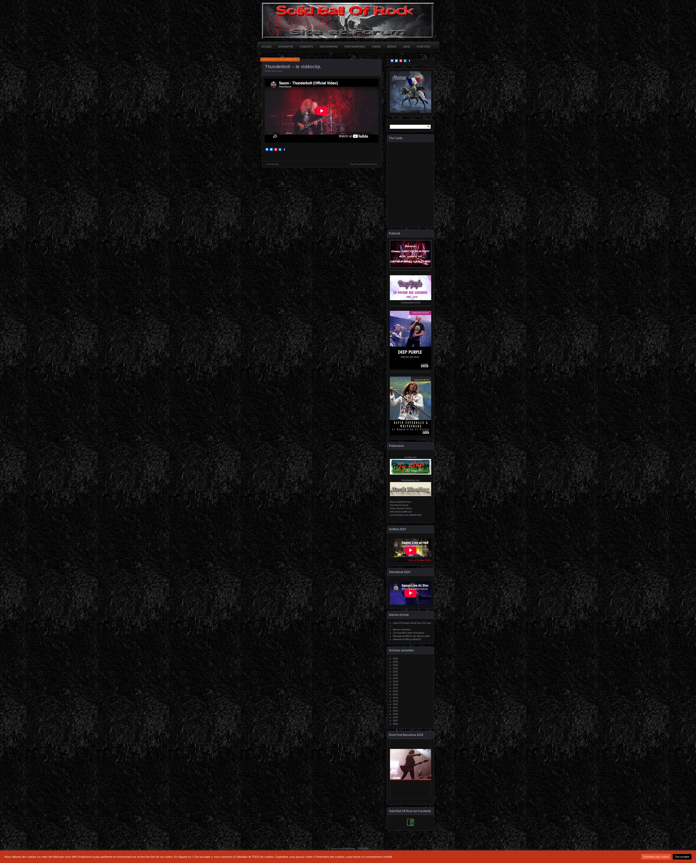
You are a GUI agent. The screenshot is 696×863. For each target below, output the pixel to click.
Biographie (285, 46)
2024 (395, 665)
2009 (395, 714)
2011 (395, 707)
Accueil (267, 46)
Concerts (306, 46)
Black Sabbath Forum (400, 502)
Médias (391, 46)
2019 (395, 681)
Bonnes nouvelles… (403, 629)
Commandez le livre (410, 302)
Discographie (329, 46)
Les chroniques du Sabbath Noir (406, 515)
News (280, 71)
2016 (395, 691)
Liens (406, 46)
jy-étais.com (411, 457)
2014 (395, 698)
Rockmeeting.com (410, 480)
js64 (274, 59)
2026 (395, 658)
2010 (395, 711)
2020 (395, 678)
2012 (395, 704)
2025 (395, 662)
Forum (376, 46)
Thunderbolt (273, 164)
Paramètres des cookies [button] (656, 856)
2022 (395, 671)
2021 (395, 675)
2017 (395, 688)
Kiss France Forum (399, 505)
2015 (395, 694)
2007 (395, 720)
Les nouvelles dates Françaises (408, 633)
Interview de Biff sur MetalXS (407, 639)
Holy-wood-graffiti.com (401, 511)
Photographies (355, 46)
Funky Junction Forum (401, 508)
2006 (395, 724)
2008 (395, 717)
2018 (395, 684)
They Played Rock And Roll (363, 164)
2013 (395, 701)
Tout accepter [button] (682, 856)
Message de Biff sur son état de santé (411, 636)
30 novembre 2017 (289, 59)
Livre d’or (423, 46)
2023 (395, 668)
